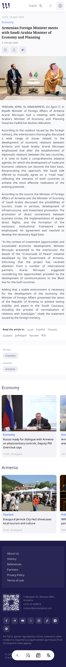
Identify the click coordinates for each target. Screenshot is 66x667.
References (14, 564)
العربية (30, 329)
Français (52, 329)
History (11, 559)
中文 (43, 335)
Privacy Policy (15, 575)
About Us (13, 553)
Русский (34, 335)
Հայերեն (7, 335)
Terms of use (15, 580)
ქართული (21, 335)
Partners (12, 569)
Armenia (10, 369)
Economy (10, 355)
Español (40, 329)
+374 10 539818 (32, 604)
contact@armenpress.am (37, 608)
